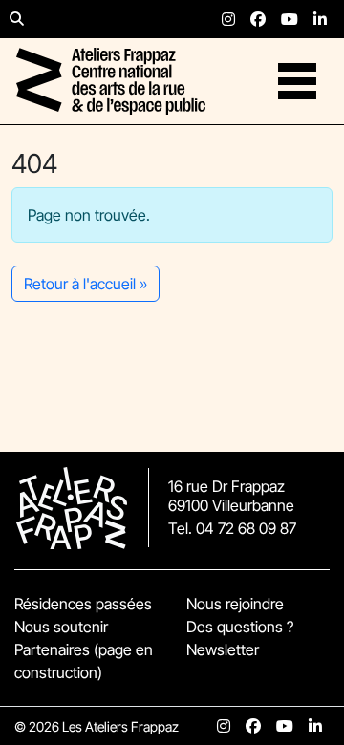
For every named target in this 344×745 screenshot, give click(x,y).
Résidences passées (83, 603)
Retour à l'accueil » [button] (85, 283)
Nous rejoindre (235, 603)
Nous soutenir (61, 626)
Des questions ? (239, 626)
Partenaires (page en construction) (83, 661)
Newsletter (222, 649)
